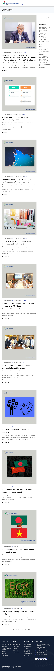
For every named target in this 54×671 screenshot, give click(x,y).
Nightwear (16, 652)
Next (29, 629)
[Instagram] (43, 659)
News (25, 52)
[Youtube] (46, 659)
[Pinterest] (41, 659)
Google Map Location (42, 654)
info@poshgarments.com (43, 650)
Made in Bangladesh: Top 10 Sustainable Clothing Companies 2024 (44, 49)
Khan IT (12, 667)
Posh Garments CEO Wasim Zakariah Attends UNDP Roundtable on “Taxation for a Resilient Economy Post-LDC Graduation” (19, 57)
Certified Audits (28, 646)
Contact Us (5, 655)
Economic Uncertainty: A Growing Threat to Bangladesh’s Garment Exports (44, 57)
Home (3, 10)
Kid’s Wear (15, 648)
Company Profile (6, 644)
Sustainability (27, 644)
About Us (4, 646)
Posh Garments (7, 52)
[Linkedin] (38, 659)
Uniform (15, 650)
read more (4, 70)
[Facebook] (36, 659)
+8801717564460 (41, 652)
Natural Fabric (28, 648)
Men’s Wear (16, 646)
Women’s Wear (17, 644)
